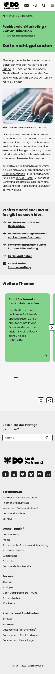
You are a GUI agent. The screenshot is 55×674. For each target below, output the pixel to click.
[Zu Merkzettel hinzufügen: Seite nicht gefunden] (41, 400)
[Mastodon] (23, 474)
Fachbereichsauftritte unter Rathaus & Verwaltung (27, 246)
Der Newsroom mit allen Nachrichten (24, 224)
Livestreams (9, 556)
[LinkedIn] (48, 474)
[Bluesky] (31, 474)
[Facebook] (5, 474)
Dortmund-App (11, 534)
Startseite (11, 15)
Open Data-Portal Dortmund (19, 593)
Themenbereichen (13, 174)
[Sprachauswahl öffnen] (26, 5)
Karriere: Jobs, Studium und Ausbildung (25, 545)
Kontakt (7, 619)
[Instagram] (14, 474)
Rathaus (7, 519)
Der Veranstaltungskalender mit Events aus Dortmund (27, 235)
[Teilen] (49, 400)
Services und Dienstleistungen (20, 497)
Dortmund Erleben (20, 256)
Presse (6, 540)
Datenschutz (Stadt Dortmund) (21, 635)
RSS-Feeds (8, 603)
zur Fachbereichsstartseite (21, 35)
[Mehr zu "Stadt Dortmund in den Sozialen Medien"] (27, 327)
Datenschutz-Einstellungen (18, 640)
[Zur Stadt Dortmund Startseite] (11, 5)
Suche (6, 69)
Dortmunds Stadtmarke (16, 566)
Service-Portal (24, 178)
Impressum (9, 624)
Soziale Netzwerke (13, 550)
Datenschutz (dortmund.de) (19, 630)
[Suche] (47, 438)
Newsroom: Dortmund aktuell (20, 508)
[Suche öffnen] (43, 5)
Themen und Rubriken (15, 503)
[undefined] (52, 327)
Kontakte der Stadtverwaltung (19, 265)
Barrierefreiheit (11, 598)
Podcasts (8, 561)
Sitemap (7, 582)
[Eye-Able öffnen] (35, 5)
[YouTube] (40, 474)
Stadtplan (8, 587)
